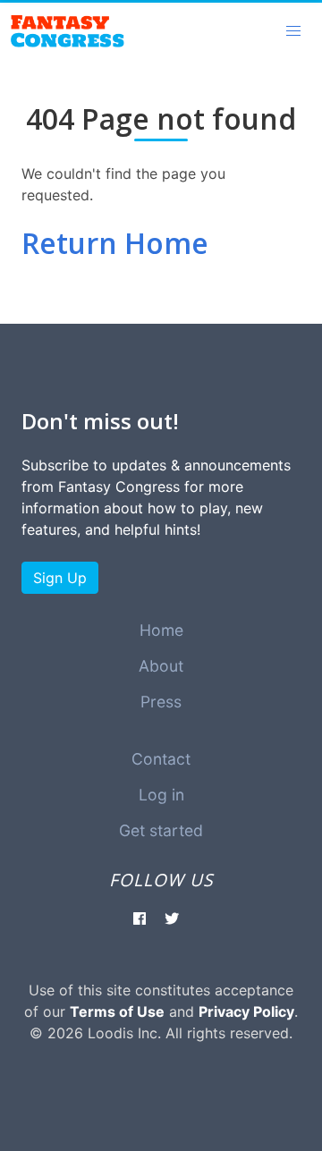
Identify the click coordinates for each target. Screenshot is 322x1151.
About (161, 665)
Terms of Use (117, 1011)
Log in (161, 794)
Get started (161, 830)
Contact (161, 758)
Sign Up (60, 578)
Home (161, 630)
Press (161, 701)
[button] (293, 31)
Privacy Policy (246, 1011)
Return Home (114, 243)
